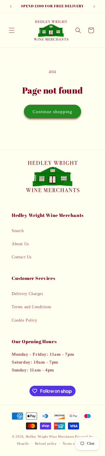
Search (18, 231)
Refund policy (46, 443)
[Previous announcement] (10, 6)
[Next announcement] (94, 6)
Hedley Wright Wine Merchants (50, 436)
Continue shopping (52, 111)
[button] (11, 30)
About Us (20, 244)
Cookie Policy (24, 320)
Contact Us (22, 257)
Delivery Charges (27, 294)
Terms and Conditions (31, 307)
